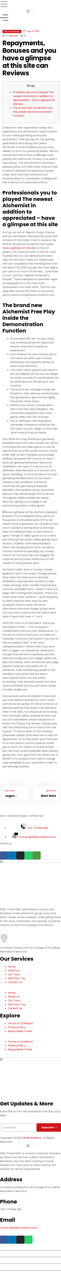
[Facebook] (4, 855)
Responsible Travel (20, 1031)
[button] (30, 989)
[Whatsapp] (28, 855)
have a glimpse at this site (19, 248)
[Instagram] (20, 855)
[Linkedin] (12, 855)
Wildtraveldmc (32, 1138)
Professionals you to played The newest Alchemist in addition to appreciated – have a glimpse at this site (34, 98)
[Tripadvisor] (37, 855)
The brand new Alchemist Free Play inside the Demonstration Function (32, 112)
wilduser (13, 35)
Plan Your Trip (16, 978)
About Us (13, 970)
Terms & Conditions (20, 1023)
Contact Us (15, 982)
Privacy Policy (16, 1027)
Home (11, 966)
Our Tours (14, 974)
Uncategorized (12, 31)
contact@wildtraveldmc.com (19, 1228)
